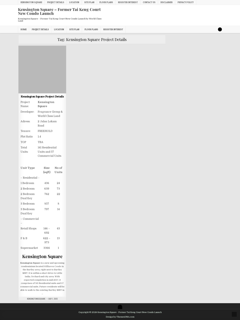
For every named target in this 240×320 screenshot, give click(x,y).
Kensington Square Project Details (42, 96)
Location (74, 2)
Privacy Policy (186, 2)
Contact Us (149, 2)
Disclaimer (166, 2)
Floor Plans (106, 2)
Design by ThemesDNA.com (120, 317)
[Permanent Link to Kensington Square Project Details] (42, 69)
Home (24, 29)
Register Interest (128, 2)
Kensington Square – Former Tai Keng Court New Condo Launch (59, 11)
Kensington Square (31, 2)
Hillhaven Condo (52, 266)
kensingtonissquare (36, 299)
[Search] (220, 29)
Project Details (55, 2)
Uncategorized (42, 53)
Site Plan (89, 2)
